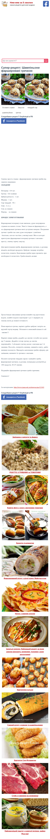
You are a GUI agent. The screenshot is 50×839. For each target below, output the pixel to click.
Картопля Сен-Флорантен (25, 760)
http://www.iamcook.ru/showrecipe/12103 (29, 387)
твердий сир (32, 108)
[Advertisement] (25, 33)
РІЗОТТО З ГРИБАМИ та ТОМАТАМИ (25, 472)
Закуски (21, 108)
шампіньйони (7, 113)
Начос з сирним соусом (25, 614)
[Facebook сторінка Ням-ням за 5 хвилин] (46, 2)
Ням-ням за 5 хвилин (21, 2)
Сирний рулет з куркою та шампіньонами (25, 725)
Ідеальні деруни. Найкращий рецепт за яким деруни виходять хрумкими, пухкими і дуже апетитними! (25, 652)
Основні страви (8, 108)
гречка (18, 113)
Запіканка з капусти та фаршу (25, 437)
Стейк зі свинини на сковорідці (25, 796)
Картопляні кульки (25, 690)
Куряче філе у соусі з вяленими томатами (25, 508)
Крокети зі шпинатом (25, 543)
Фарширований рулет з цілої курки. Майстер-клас (25, 578)
